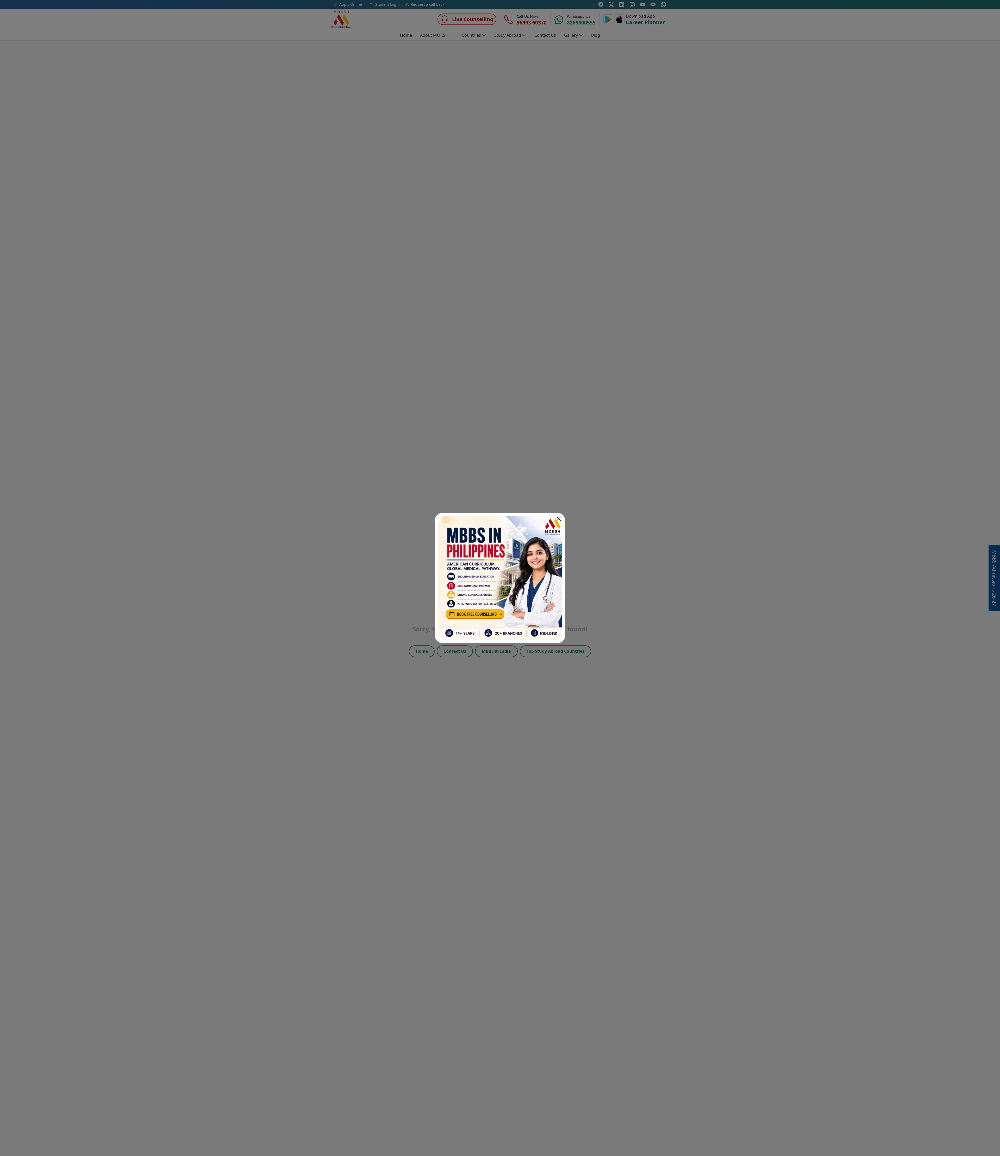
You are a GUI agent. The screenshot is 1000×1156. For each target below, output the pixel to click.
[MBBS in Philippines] (500, 578)
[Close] (559, 518)
